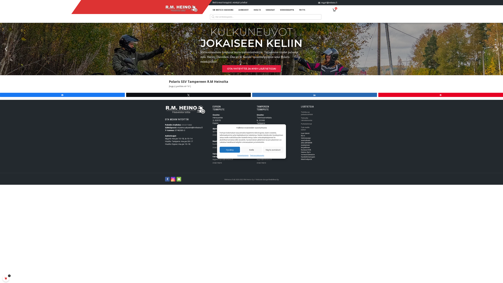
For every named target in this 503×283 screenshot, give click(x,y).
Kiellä (251, 149)
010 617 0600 (187, 125)
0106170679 (217, 163)
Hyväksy (230, 149)
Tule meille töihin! (305, 128)
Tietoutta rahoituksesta (306, 119)
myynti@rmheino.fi (263, 159)
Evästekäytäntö (243, 155)
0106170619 (261, 163)
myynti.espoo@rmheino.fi (219, 159)
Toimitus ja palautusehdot (307, 113)
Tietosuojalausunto (257, 155)
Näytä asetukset (273, 149)
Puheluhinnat (306, 124)
